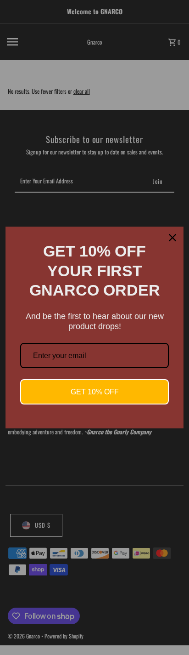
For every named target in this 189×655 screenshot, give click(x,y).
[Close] (172, 238)
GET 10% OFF (95, 392)
